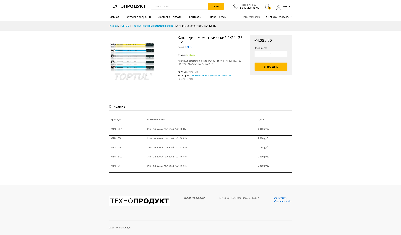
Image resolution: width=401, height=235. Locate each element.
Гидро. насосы (217, 17)
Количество (261, 48)
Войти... (287, 6)
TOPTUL (189, 46)
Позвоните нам (248, 5)
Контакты (195, 17)
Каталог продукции (138, 17)
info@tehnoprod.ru (282, 201)
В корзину (271, 66)
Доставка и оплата (170, 17)
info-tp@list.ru (251, 17)
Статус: (182, 54)
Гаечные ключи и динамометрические (210, 75)
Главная (114, 17)
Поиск (216, 6)
